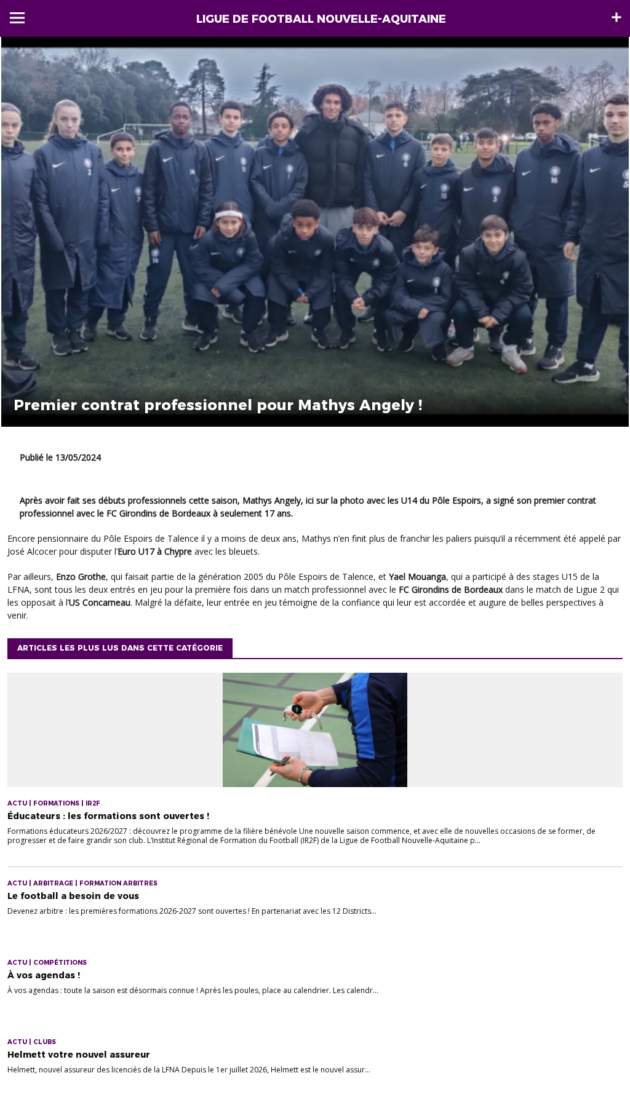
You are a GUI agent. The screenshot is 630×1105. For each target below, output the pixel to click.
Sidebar (616, 17)
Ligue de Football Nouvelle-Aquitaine (321, 19)
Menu (17, 18)
